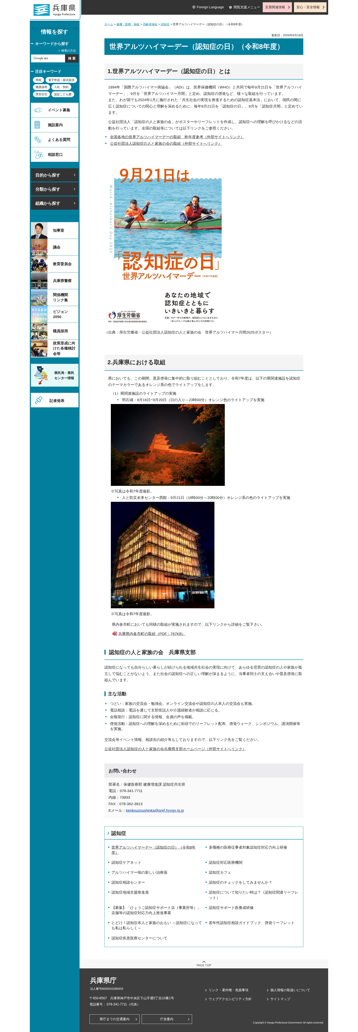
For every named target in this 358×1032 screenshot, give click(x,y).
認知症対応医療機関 (225, 862)
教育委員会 (62, 264)
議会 (56, 247)
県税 (38, 80)
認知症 (165, 24)
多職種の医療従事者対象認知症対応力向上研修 (248, 847)
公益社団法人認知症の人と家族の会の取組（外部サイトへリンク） (166, 144)
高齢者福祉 (150, 24)
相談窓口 (55, 154)
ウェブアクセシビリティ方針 (230, 999)
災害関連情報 (275, 7)
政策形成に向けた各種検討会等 (64, 348)
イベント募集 (59, 110)
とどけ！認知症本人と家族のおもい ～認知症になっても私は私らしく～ (156, 925)
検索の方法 (68, 50)
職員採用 (41, 87)
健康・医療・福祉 (128, 24)
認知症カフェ (220, 872)
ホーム (108, 24)
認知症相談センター (128, 882)
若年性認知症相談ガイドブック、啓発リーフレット (252, 923)
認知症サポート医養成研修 (231, 908)
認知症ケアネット (126, 862)
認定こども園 (62, 94)
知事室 (58, 230)
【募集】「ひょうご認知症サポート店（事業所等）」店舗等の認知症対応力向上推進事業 (156, 910)
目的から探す (47, 175)
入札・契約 (61, 87)
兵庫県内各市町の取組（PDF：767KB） (151, 634)
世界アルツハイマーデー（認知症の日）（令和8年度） (153, 850)
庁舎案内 (166, 1019)
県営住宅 (41, 94)
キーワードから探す (52, 44)
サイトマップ (280, 999)
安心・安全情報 (308, 7)
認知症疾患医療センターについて (139, 938)
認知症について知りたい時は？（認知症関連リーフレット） (253, 895)
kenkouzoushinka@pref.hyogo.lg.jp (155, 810)
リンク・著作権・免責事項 (228, 990)
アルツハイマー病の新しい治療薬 (139, 872)
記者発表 (57, 401)
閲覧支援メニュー (247, 7)
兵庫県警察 (62, 281)
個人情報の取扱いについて (290, 990)
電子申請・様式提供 (61, 80)
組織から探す (47, 203)
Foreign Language (210, 7)
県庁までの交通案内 (114, 1019)
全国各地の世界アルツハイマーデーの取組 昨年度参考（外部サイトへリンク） (177, 137)
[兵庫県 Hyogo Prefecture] (56, 11)
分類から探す (47, 189)
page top (204, 965)
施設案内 (55, 125)
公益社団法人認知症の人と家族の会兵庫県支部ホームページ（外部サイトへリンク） (175, 749)
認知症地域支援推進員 (130, 892)
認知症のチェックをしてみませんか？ (240, 882)
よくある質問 (59, 140)
